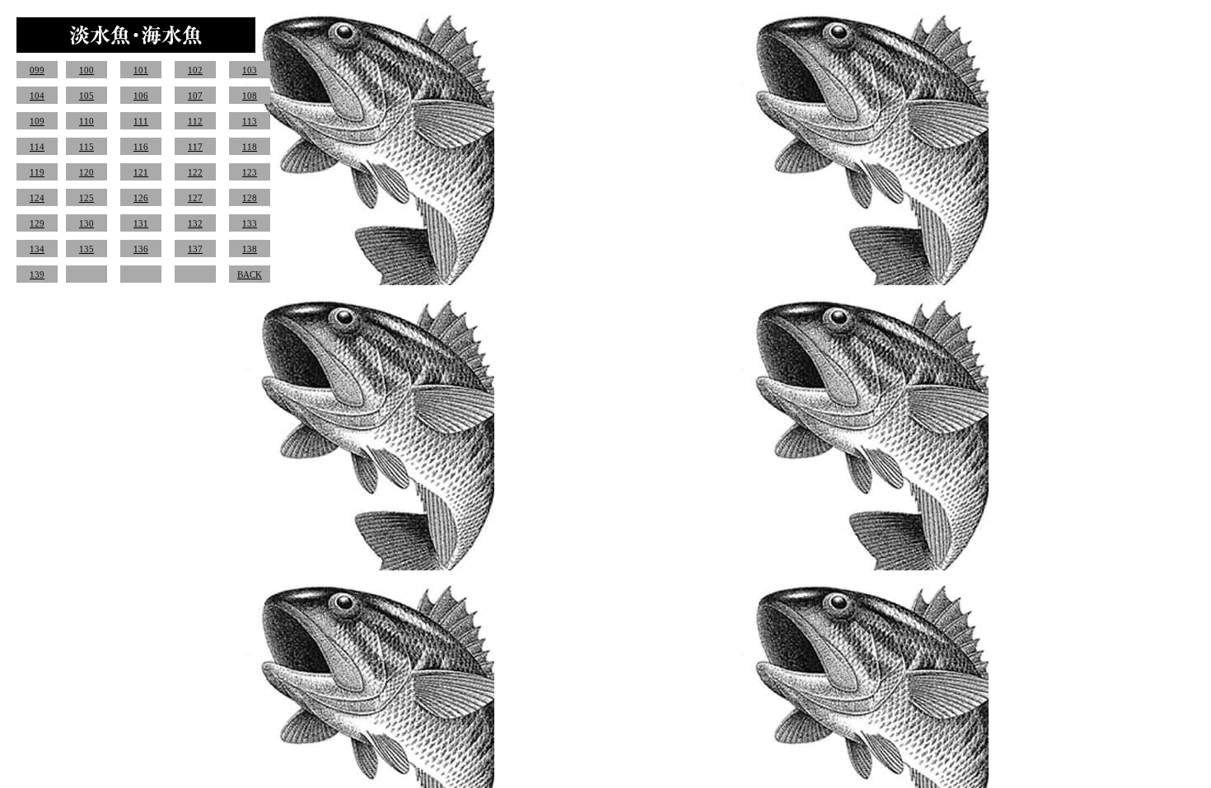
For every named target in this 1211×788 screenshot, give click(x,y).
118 (249, 147)
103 (249, 70)
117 (195, 147)
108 (249, 96)
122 (195, 172)
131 (140, 223)
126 (140, 198)
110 (86, 121)
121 (140, 172)
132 (195, 223)
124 (37, 198)
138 (249, 249)
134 (37, 249)
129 (37, 223)
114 (37, 147)
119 (37, 172)
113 (249, 121)
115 (86, 147)
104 (37, 96)
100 (86, 70)
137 (195, 249)
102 (195, 70)
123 (249, 172)
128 (249, 198)
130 (86, 223)
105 (86, 96)
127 (195, 198)
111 (140, 121)
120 (86, 172)
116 (140, 147)
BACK (249, 274)
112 (195, 121)
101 (140, 70)
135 (86, 249)
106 (140, 96)
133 (249, 223)
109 (37, 121)
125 (86, 198)
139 (37, 274)
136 (140, 249)
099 (37, 70)
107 (195, 96)
